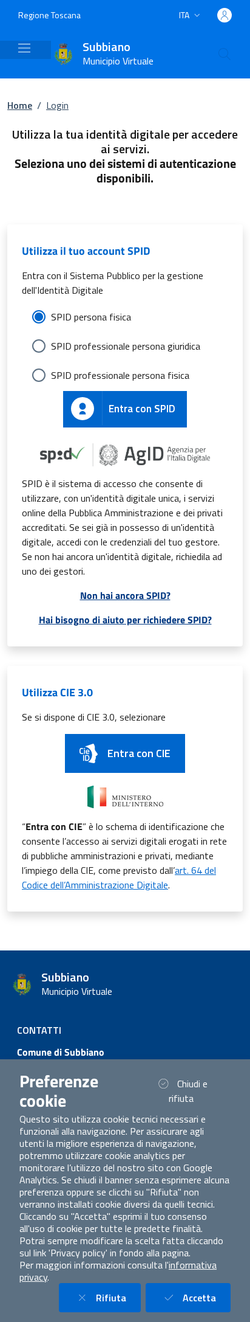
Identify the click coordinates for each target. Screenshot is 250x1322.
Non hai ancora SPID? (125, 595)
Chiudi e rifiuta (196, 1091)
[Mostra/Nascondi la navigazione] (24, 48)
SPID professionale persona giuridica (125, 346)
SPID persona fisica (91, 317)
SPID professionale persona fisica (120, 375)
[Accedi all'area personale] (224, 15)
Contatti (39, 1030)
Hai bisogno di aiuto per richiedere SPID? (125, 619)
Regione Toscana (49, 15)
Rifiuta (118, 1297)
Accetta (207, 1297)
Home (19, 105)
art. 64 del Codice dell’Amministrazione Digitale (119, 877)
